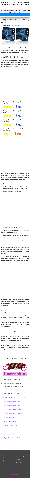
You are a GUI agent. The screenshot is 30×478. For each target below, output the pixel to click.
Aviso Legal (19, 462)
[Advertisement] (15, 84)
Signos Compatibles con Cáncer (12, 409)
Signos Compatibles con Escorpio (13, 417)
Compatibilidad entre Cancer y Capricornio (12, 386)
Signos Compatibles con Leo (11, 425)
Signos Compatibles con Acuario (12, 401)
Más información (17, 12)
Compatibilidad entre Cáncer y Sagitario (11, 390)
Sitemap (18, 459)
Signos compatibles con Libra (12, 430)
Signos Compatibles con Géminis (13, 421)
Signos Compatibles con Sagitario (13, 438)
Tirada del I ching (5, 458)
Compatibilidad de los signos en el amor (13, 397)
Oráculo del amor (5, 455)
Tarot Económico (5, 460)
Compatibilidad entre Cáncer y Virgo (10, 379)
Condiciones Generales (22, 456)
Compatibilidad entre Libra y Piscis (10, 393)
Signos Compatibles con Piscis (12, 434)
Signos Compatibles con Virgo (12, 442)
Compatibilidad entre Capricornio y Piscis (11, 383)
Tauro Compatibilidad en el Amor (12, 446)
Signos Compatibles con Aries (12, 405)
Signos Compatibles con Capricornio (13, 413)
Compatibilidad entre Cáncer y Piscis (15, 21)
